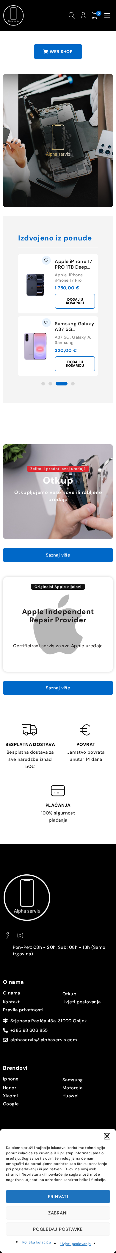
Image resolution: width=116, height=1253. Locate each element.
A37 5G (62, 337)
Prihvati (58, 1197)
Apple (61, 275)
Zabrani (58, 1213)
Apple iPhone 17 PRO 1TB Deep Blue (73, 267)
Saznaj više (58, 555)
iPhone (76, 275)
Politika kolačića (36, 1242)
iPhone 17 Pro (68, 280)
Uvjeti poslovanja (75, 1243)
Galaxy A (81, 337)
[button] (107, 1136)
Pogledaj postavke (58, 1229)
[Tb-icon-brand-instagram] (20, 935)
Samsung (64, 342)
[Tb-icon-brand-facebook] (6, 935)
